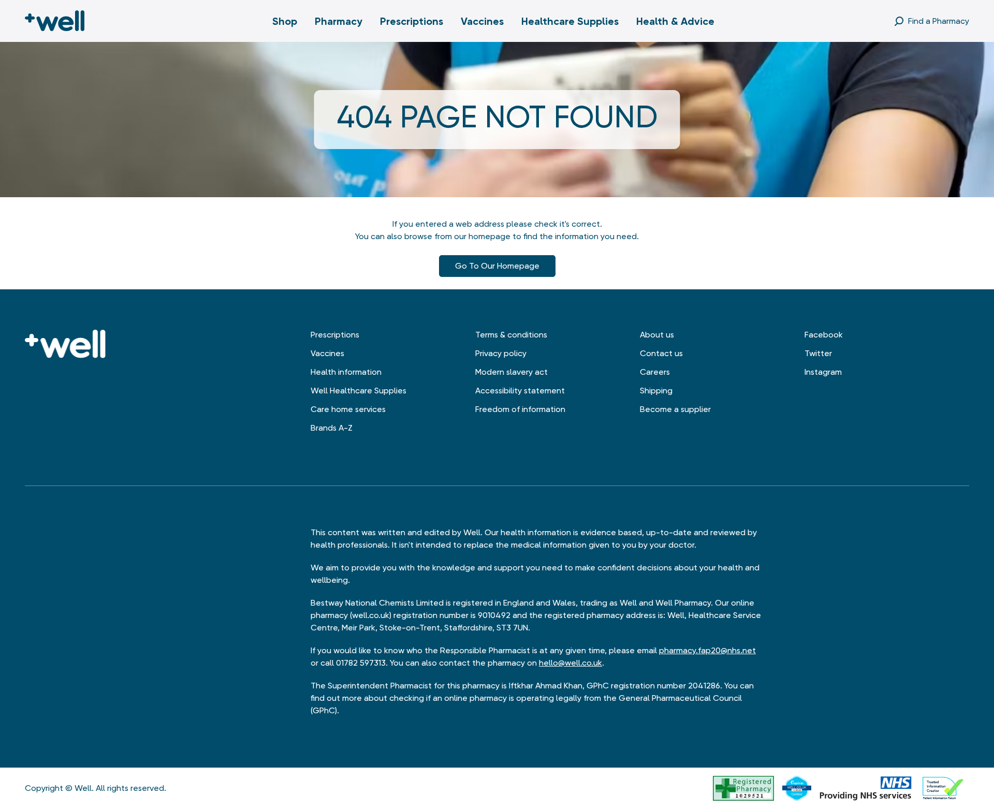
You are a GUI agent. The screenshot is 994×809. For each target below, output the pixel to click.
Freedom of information (520, 409)
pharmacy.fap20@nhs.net (707, 650)
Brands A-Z (332, 428)
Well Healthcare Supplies (358, 390)
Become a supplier (675, 409)
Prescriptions (411, 21)
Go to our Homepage (497, 266)
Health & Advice (675, 21)
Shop (284, 21)
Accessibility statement (520, 390)
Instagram (823, 372)
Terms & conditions (511, 335)
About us (657, 335)
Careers (655, 372)
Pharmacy (338, 21)
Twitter (818, 353)
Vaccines (482, 21)
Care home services (348, 409)
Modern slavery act (511, 372)
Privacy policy (501, 353)
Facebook (824, 335)
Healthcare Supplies (570, 21)
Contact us (661, 353)
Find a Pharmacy (938, 21)
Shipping (656, 390)
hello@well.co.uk (570, 663)
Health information (346, 372)
